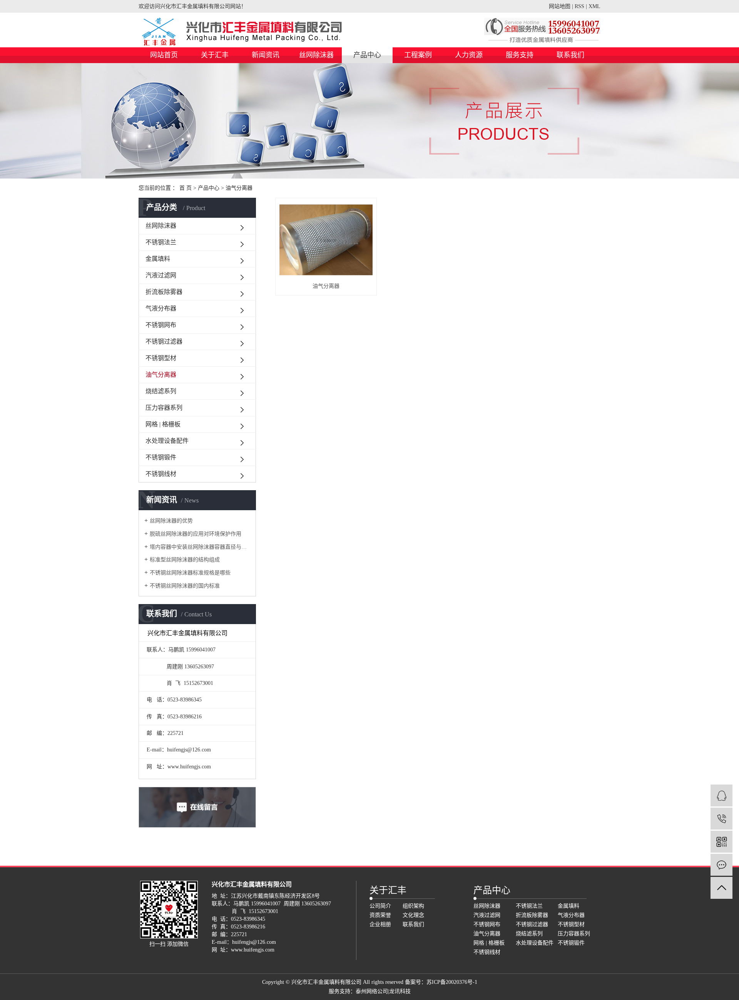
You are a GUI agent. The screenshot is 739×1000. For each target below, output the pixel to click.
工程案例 (418, 55)
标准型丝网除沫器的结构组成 (185, 560)
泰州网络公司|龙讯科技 (383, 991)
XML (594, 6)
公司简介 (380, 906)
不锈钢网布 (160, 325)
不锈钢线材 (160, 474)
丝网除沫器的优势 (171, 521)
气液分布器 (160, 308)
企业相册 (380, 924)
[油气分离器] (326, 240)
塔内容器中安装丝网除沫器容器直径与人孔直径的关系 (200, 547)
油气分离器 (239, 188)
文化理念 (413, 915)
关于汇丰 (215, 55)
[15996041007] (721, 819)
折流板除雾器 (163, 292)
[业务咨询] (721, 795)
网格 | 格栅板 (163, 424)
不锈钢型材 (160, 358)
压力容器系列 (163, 407)
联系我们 (570, 55)
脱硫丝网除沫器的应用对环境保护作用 (195, 534)
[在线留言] (721, 865)
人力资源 (469, 55)
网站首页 (164, 55)
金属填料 (157, 258)
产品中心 (367, 55)
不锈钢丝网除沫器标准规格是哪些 (190, 573)
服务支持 (519, 55)
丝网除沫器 (316, 55)
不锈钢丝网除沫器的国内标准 (185, 586)
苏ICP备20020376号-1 (451, 982)
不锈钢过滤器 (163, 341)
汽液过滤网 (160, 275)
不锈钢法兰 (160, 242)
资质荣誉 (380, 915)
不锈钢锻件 (160, 457)
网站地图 (559, 6)
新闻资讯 (265, 55)
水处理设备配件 (167, 440)
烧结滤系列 (160, 391)
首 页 (185, 188)
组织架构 (413, 906)
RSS (579, 6)
